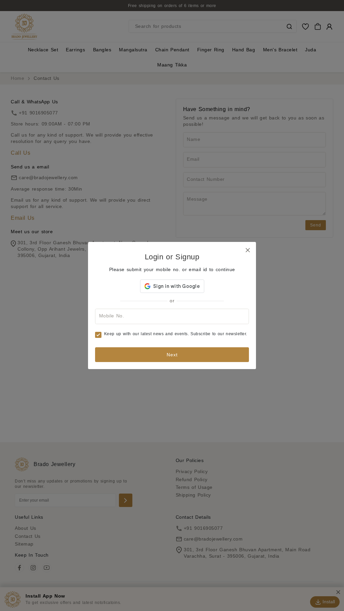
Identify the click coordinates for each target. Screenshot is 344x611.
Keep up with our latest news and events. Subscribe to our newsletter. (175, 334)
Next (172, 354)
